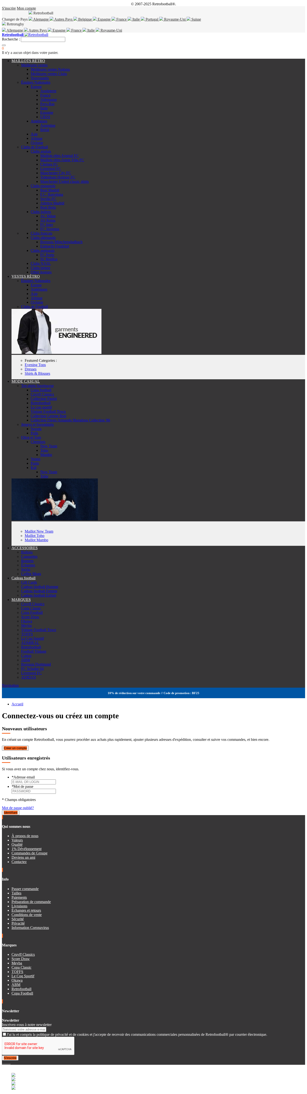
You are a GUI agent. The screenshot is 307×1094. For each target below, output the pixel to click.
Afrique (36, 138)
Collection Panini (44, 399)
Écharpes (28, 565)
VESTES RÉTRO (26, 276)
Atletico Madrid (52, 203)
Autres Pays (63, 19)
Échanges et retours (26, 910)
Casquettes (29, 556)
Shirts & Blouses (37, 373)
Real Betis (48, 207)
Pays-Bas (47, 104)
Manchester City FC (55, 173)
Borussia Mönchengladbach (61, 242)
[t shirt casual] (55, 519)
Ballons (27, 552)
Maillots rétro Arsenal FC (59, 156)
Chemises (38, 442)
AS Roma (47, 220)
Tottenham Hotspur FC (57, 177)
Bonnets (27, 561)
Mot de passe (22, 786)
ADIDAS (28, 677)
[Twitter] (5, 1062)
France (121, 19)
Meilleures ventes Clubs (49, 74)
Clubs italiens (41, 212)
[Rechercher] (4, 45)
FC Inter (46, 225)
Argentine (47, 125)
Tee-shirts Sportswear (37, 386)
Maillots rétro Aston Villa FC (62, 160)
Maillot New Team (39, 531)
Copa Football (32, 612)
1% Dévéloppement (26, 849)
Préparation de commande (31, 902)
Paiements (19, 897)
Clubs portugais (42, 250)
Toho (44, 450)
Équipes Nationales (35, 82)
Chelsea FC (49, 164)
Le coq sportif (41, 407)
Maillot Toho (34, 536)
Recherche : (11, 39)
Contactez (19, 862)
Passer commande (25, 889)
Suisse (195, 19)
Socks (25, 569)
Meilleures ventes (34, 65)
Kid (33, 468)
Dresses (30, 369)
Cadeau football (23, 578)
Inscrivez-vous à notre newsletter (27, 1025)
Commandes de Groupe (29, 853)
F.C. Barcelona (51, 194)
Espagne (104, 19)
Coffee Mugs (31, 574)
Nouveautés (40, 78)
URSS (45, 117)
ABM (25, 660)
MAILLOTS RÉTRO (28, 61)
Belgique (85, 19)
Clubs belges (40, 268)
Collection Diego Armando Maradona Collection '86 (70, 420)
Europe (36, 87)
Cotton (26, 656)
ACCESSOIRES (25, 548)
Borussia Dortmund (36, 664)
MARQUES (21, 600)
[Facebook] (3, 1062)
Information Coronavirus (30, 928)
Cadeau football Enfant (38, 595)
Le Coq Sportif (32, 638)
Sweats (36, 429)
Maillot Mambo (36, 540)
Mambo (46, 455)
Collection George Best (48, 416)
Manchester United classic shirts (64, 181)
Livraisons (19, 906)
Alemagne (41, 19)
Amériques (39, 121)
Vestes (35, 459)
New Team (48, 446)
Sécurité (18, 919)
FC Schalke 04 (32, 669)
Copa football (41, 390)
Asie (34, 134)
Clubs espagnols (43, 186)
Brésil (44, 130)
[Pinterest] (10, 1062)
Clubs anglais (41, 151)
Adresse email (23, 777)
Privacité (18, 923)
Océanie (37, 143)
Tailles (16, 893)
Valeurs (17, 840)
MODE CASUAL (26, 381)
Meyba (26, 625)
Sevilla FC (48, 199)
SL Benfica (48, 259)
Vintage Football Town (48, 411)
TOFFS (27, 634)
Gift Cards (29, 582)
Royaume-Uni (175, 19)
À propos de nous (25, 836)
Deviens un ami (23, 857)
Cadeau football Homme (39, 587)
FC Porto (47, 255)
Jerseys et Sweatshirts (37, 424)
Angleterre (48, 91)
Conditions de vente (27, 915)
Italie (136, 19)
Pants (35, 463)
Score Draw (30, 617)
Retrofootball (41, 403)
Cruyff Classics (42, 394)
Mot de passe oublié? (18, 808)
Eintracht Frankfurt (54, 246)
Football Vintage (33, 651)
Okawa (26, 621)
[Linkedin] (9, 1062)
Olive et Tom (31, 437)
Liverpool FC (50, 169)
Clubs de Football (34, 147)
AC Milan (48, 216)
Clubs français (41, 233)
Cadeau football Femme (39, 591)
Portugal (152, 19)
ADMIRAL (30, 643)
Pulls (34, 433)
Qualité (17, 844)
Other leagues (41, 272)
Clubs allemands (43, 238)
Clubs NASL (41, 263)
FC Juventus (49, 229)
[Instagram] (7, 1062)
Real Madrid (49, 190)
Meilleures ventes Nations (50, 69)
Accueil (17, 704)
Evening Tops (35, 365)
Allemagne (15, 30)
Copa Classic (31, 608)
